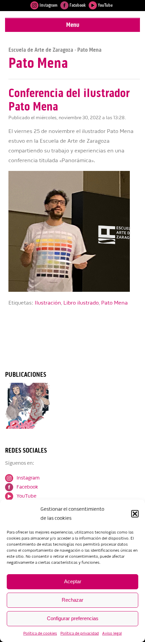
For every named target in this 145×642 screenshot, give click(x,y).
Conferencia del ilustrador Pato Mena (68, 100)
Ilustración (48, 303)
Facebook (77, 5)
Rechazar (72, 600)
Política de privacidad (79, 633)
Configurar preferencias (72, 618)
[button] (135, 513)
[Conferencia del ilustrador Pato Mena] (74, 290)
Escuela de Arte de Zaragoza (40, 49)
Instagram (47, 5)
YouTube (105, 5)
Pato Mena (114, 303)
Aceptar (72, 581)
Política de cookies (40, 633)
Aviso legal (112, 633)
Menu (72, 25)
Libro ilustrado (81, 303)
